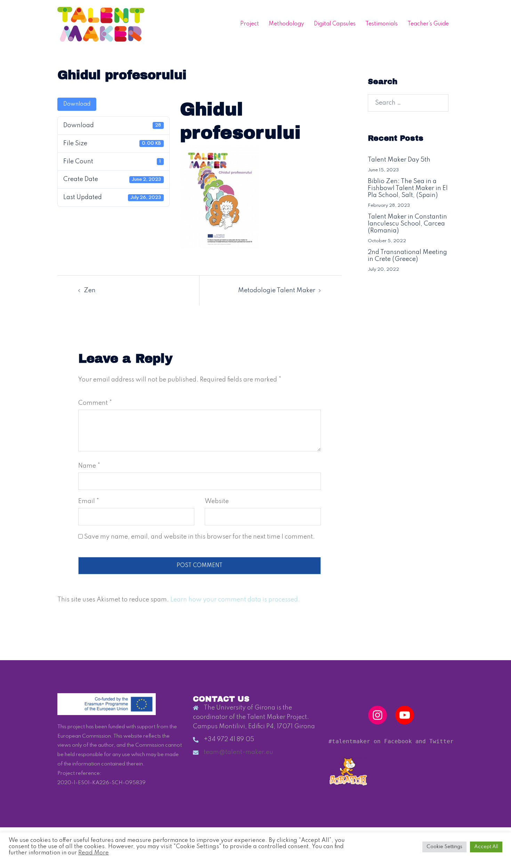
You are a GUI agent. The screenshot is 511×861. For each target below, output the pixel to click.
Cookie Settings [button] (444, 846)
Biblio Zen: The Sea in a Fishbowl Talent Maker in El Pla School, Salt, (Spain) (408, 188)
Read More (93, 853)
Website (217, 501)
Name (89, 466)
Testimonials (381, 24)
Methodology (286, 24)
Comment (95, 403)
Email (88, 501)
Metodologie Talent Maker (276, 290)
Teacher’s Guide (428, 24)
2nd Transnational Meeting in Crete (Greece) (407, 255)
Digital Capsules (335, 24)
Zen (90, 290)
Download (76, 104)
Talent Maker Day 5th (399, 160)
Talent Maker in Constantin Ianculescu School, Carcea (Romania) (407, 224)
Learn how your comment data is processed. (235, 600)
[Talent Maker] (101, 24)
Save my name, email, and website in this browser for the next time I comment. (199, 537)
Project (249, 24)
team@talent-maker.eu (238, 752)
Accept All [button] (486, 846)
